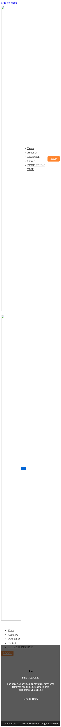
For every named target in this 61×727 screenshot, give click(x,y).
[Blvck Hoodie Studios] (11, 310)
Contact (31, 161)
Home (30, 148)
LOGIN (53, 158)
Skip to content (9, 2)
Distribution (33, 156)
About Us (32, 152)
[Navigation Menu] (23, 468)
